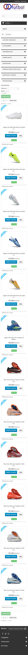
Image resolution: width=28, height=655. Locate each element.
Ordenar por (4, 88)
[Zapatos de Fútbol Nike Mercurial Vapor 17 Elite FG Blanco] (14, 115)
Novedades (7, 63)
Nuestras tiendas (9, 75)
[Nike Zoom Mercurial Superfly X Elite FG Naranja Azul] (14, 410)
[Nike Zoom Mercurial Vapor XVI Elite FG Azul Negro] (14, 578)
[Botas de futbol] (14, 7)
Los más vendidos (9, 40)
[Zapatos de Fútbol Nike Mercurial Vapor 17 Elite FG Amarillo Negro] (14, 283)
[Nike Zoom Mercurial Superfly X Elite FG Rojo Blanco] (14, 494)
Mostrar (3, 91)
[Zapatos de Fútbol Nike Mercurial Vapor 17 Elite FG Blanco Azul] (14, 199)
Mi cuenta (4, 646)
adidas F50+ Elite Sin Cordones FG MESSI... (14, 338)
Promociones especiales (12, 69)
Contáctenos (17, 1)
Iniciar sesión (23, 1)
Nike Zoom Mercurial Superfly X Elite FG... (14, 422)
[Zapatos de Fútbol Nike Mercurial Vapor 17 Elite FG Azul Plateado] (14, 241)
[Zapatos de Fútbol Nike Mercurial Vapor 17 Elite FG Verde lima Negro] (14, 157)
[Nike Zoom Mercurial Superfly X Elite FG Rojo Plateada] (14, 452)
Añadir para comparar (8, 144)
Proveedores (7, 81)
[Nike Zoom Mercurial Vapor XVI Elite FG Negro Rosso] (14, 367)
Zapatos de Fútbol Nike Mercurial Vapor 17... (14, 128)
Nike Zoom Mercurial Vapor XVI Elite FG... (14, 380)
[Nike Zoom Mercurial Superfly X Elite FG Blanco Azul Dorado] (14, 536)
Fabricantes (7, 57)
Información (7, 52)
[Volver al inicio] (2, 34)
